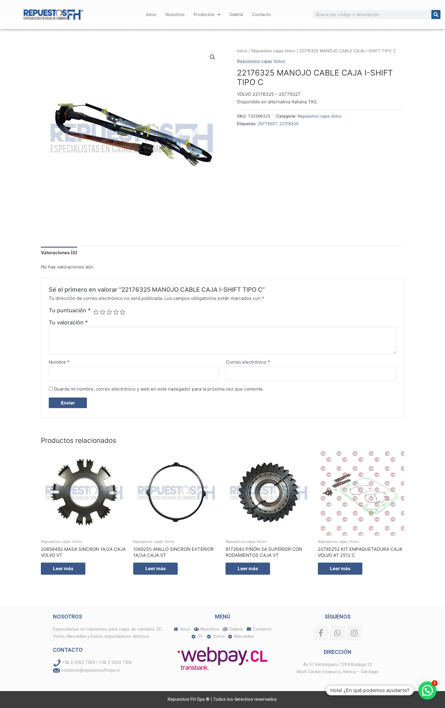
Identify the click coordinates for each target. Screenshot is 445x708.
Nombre (59, 362)
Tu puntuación (70, 310)
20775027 (267, 123)
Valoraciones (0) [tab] (59, 252)
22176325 (288, 123)
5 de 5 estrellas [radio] (122, 312)
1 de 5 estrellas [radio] (96, 312)
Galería (236, 14)
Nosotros (175, 14)
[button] (212, 57)
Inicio (151, 14)
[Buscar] (435, 14)
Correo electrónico (248, 362)
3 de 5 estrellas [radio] (109, 312)
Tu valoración (68, 322)
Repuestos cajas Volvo (273, 50)
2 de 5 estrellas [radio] (102, 312)
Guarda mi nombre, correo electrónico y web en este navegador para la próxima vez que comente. (159, 389)
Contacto (261, 14)
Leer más (63, 568)
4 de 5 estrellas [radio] (116, 312)
